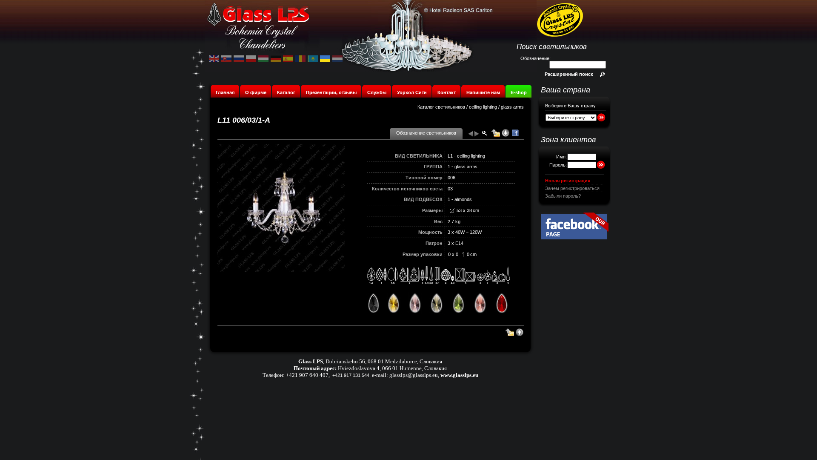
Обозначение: (535, 58)
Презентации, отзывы (331, 92)
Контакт (446, 92)
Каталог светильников (441, 106)
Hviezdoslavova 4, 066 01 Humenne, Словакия (392, 368)
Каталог (286, 92)
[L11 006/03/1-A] (281, 270)
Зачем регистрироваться (572, 188)
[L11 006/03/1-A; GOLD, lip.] (477, 135)
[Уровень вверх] (495, 135)
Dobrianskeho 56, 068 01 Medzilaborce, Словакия (384, 361)
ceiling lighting (483, 106)
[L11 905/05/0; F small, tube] (470, 135)
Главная (225, 92)
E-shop (519, 92)
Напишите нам (483, 92)
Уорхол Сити (412, 92)
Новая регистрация (567, 180)
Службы (376, 92)
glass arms (512, 106)
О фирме (255, 92)
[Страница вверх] (519, 334)
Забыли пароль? (563, 195)
